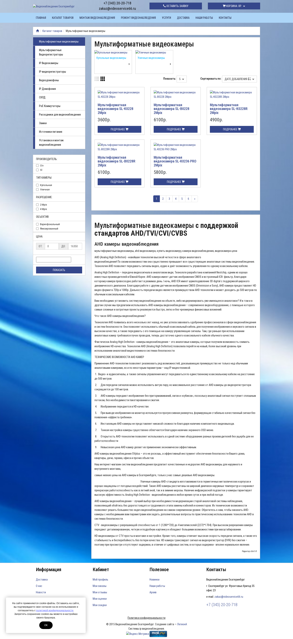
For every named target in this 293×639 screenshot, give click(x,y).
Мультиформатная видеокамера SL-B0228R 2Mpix (116, 161)
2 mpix (43, 204)
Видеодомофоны (49, 80)
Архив (152, 592)
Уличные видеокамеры (151, 57)
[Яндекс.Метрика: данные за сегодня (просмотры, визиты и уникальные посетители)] (137, 634)
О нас (39, 586)
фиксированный (49, 228)
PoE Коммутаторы (49, 106)
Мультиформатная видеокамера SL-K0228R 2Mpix (229, 109)
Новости (41, 592)
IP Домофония (47, 88)
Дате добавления (236, 79)
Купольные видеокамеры (111, 57)
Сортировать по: (210, 78)
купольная (46, 185)
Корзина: (234, 6)
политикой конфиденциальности (54, 610)
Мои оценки (100, 598)
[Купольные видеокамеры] (113, 52)
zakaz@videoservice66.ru (117, 8)
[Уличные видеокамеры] (154, 52)
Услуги (166, 17)
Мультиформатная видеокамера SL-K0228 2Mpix (115, 109)
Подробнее (118, 129)
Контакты (225, 17)
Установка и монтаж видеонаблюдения (51, 142)
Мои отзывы (100, 592)
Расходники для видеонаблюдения (60, 114)
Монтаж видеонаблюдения (97, 17)
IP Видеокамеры (48, 63)
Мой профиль (100, 579)
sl (41, 169)
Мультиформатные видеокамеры (59, 41)
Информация (48, 569)
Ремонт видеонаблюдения (138, 17)
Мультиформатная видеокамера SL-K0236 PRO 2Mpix (175, 161)
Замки (43, 123)
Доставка (183, 17)
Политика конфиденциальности (146, 617)
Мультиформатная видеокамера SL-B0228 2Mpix (171, 109)
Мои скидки (100, 605)
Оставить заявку (177, 6)
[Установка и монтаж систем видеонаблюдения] (37, 31)
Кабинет (101, 569)
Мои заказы (99, 586)
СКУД (42, 97)
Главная (41, 17)
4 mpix (43, 209)
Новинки (154, 579)
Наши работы (204, 17)
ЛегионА (182, 624)
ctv (42, 165)
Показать (59, 270)
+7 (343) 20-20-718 (117, 3)
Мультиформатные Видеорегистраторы (51, 52)
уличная (45, 189)
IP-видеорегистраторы (52, 71)
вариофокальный (50, 224)
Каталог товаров (63, 17)
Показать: (169, 78)
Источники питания (50, 131)
